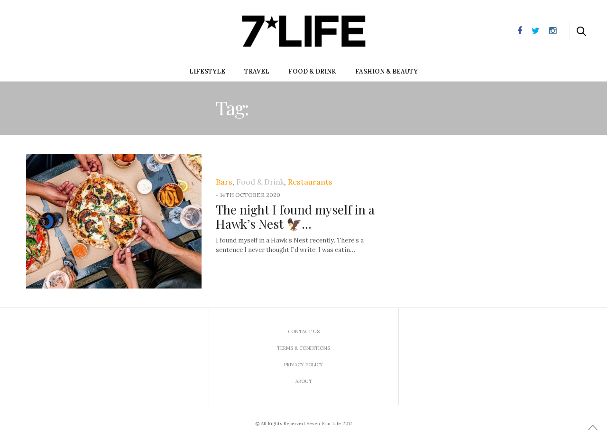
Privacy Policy (303, 365)
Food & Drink (312, 71)
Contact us (304, 331)
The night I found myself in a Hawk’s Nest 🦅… (295, 216)
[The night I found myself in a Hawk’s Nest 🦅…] (114, 221)
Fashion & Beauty (386, 71)
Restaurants (310, 181)
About (303, 381)
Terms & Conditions (303, 348)
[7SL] (55, 30)
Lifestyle (207, 71)
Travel (256, 71)
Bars (224, 181)
